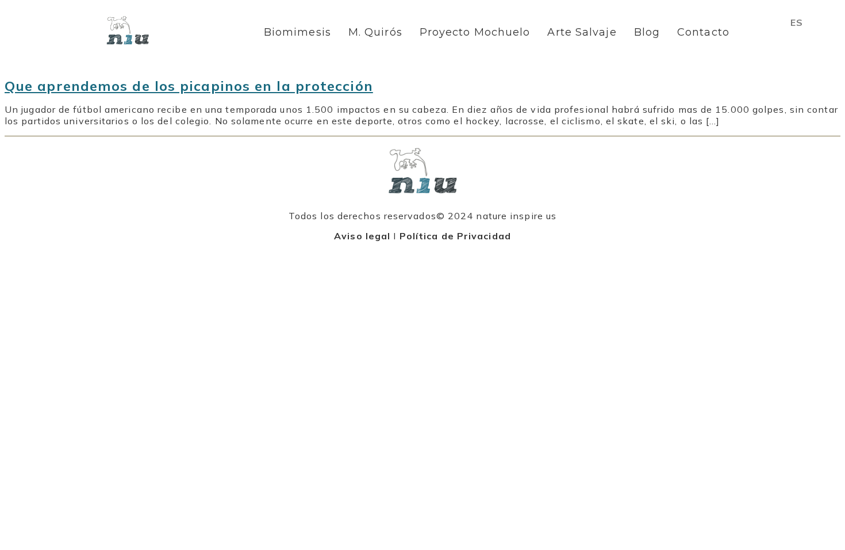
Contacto (703, 32)
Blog (647, 32)
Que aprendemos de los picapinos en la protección (189, 85)
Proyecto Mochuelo (475, 32)
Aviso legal (362, 236)
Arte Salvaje (581, 32)
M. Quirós (375, 32)
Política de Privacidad (455, 236)
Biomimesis (297, 32)
